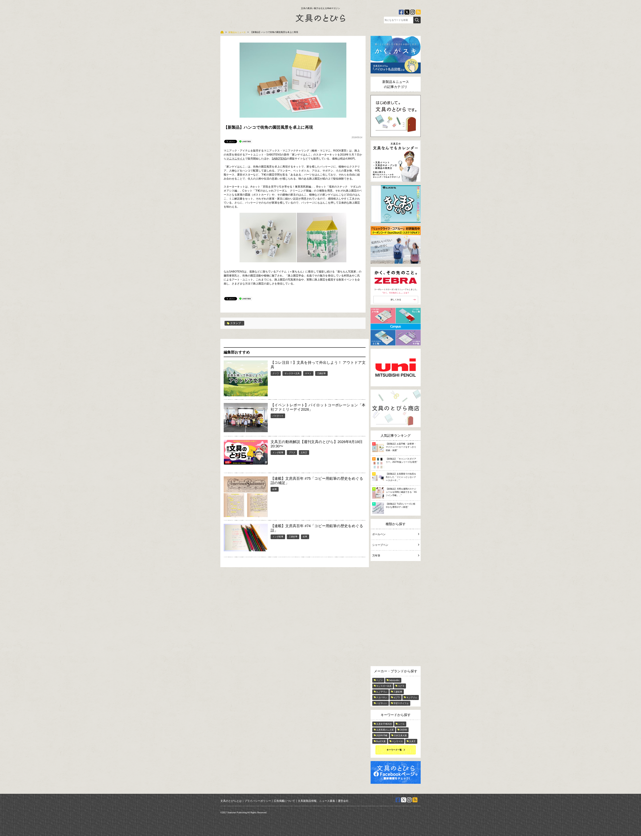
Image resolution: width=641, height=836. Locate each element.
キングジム (411, 697)
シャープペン (380, 544)
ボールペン (379, 534)
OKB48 (403, 730)
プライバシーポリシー (257, 800)
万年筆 (376, 555)
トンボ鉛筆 (277, 452)
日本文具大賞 (400, 735)
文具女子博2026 (384, 724)
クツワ (275, 373)
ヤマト (308, 373)
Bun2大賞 (381, 741)
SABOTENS (279, 158)
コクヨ (401, 686)
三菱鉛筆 (321, 373)
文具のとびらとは (231, 800)
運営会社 (343, 800)
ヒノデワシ (381, 691)
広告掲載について (284, 800)
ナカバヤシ (381, 697)
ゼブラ (396, 697)
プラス (292, 452)
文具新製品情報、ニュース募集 (316, 800)
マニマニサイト (235, 158)
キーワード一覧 (394, 750)
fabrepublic (394, 680)
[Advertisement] (396, 614)
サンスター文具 (292, 373)
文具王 (304, 452)
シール (401, 724)
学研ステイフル (401, 703)
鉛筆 (274, 489)
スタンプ (235, 323)
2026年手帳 (381, 735)
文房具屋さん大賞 (385, 730)
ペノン (379, 680)
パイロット (277, 415)
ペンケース (397, 741)
